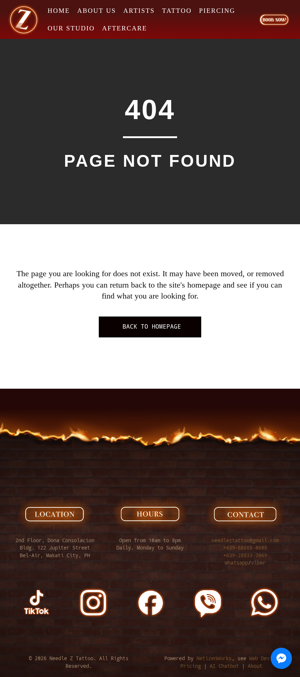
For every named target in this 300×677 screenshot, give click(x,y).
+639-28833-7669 (245, 555)
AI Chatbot (224, 666)
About (255, 666)
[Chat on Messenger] (281, 658)
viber (258, 563)
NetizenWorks (214, 658)
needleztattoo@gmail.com (245, 540)
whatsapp (236, 563)
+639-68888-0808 (245, 548)
